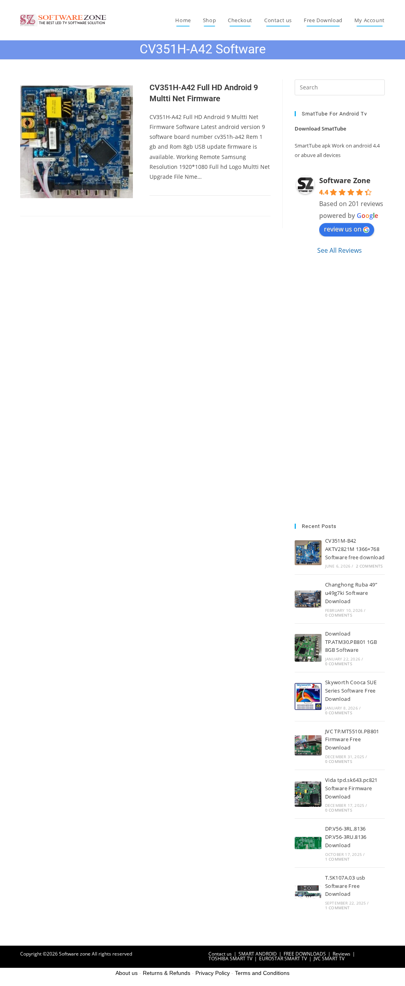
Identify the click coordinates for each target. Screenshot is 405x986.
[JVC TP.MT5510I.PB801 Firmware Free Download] (308, 745)
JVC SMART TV (329, 958)
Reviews (341, 953)
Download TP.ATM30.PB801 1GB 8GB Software (351, 642)
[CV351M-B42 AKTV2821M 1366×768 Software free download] (308, 552)
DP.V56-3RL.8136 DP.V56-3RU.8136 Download (346, 837)
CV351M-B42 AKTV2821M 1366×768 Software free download (355, 549)
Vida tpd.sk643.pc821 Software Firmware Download (351, 788)
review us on (342, 229)
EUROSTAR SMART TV (283, 958)
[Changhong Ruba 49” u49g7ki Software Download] (308, 599)
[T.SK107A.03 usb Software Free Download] (308, 892)
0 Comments (338, 615)
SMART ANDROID (257, 953)
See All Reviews (339, 250)
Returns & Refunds (166, 973)
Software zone (75, 953)
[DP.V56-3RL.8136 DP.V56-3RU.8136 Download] (308, 843)
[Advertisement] (340, 389)
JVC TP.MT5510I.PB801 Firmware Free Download (352, 739)
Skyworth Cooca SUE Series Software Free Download (351, 690)
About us (126, 973)
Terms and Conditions (262, 973)
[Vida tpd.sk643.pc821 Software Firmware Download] (308, 794)
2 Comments (369, 566)
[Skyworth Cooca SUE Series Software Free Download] (308, 696)
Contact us (220, 953)
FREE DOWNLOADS (305, 953)
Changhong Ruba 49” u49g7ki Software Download (351, 593)
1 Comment (337, 859)
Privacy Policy (212, 973)
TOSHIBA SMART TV (230, 958)
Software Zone (345, 180)
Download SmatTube (320, 128)
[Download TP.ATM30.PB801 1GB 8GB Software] (308, 647)
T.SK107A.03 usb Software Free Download (345, 886)
